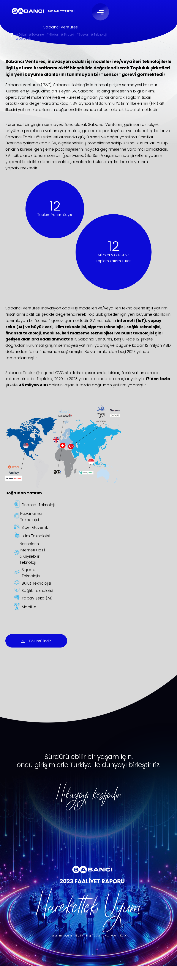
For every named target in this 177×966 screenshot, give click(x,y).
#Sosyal (82, 35)
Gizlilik (79, 935)
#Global (52, 35)
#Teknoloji (99, 35)
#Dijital (21, 35)
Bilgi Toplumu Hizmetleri (101, 935)
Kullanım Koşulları (62, 935)
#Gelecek (23, 39)
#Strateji (67, 35)
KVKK (123, 935)
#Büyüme (36, 35)
